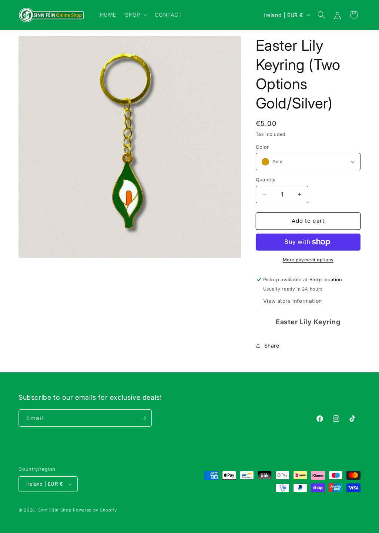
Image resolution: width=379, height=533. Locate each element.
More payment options (308, 259)
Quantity (266, 179)
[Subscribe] (143, 418)
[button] (135, 15)
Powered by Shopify (95, 510)
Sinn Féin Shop (55, 510)
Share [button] (271, 345)
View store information (292, 301)
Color (262, 147)
